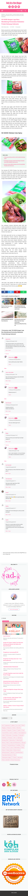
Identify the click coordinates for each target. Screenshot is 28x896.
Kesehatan (4, 737)
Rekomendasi (17, 747)
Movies (3, 742)
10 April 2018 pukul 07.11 (11, 480)
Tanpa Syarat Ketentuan (7, 754)
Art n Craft (18, 725)
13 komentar (17, 26)
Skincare (12, 752)
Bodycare (9, 727)
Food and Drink (5, 732)
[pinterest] (17, 292)
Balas (7, 350)
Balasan (7, 353)
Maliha (7, 506)
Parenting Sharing (11, 745)
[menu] (2, 10)
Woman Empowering (15, 759)
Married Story (12, 740)
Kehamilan (21, 735)
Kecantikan (15, 735)
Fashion (19, 730)
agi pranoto (8, 339)
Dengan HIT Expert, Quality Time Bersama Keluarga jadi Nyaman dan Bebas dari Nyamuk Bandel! (13, 644)
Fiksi (23, 730)
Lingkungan (19, 737)
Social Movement (19, 752)
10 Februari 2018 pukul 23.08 (12, 404)
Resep (22, 747)
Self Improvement (5, 752)
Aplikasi (13, 725)
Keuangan (10, 737)
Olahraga (23, 742)
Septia (7, 519)
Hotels (3, 735)
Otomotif (4, 745)
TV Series (14, 757)
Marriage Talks (5, 740)
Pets (23, 745)
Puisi (8, 747)
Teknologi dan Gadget (6, 757)
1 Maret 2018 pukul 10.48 (14, 450)
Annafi (7, 492)
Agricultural (7, 725)
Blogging (4, 727)
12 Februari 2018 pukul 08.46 (14, 389)
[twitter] (12, 6)
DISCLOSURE (14, 892)
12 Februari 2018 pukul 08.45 (14, 359)
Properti (3, 747)
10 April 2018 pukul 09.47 (11, 521)
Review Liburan (17, 750)
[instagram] (9, 6)
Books (14, 727)
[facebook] (15, 6)
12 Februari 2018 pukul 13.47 (12, 435)
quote (11, 747)
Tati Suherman (9, 478)
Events (14, 730)
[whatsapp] (23, 292)
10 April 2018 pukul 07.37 (11, 494)
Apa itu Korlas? (6, 636)
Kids (14, 737)
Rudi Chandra (8, 402)
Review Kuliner (9, 750)
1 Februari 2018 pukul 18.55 (11, 341)
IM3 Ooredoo (9, 735)
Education (9, 730)
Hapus (9, 350)
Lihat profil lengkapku (14, 609)
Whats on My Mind (6, 759)
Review (3, 750)
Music (8, 742)
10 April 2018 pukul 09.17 (11, 508)
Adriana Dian (11, 357)
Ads (3, 725)
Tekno (14, 754)
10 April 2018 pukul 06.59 (11, 467)
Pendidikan (18, 745)
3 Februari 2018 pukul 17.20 (11, 374)
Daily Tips (19, 727)
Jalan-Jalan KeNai (9, 372)
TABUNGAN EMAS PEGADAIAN (10, 666)
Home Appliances (22, 732)
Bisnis (23, 725)
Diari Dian (4, 730)
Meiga (7, 433)
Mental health (19, 740)
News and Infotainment (15, 742)
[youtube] (18, 6)
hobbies (15, 732)
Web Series (20, 757)
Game (11, 732)
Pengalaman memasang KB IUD (10, 652)
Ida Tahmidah (8, 465)
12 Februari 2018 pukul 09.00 (14, 420)
